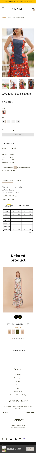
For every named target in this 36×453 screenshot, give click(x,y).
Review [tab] (18, 181)
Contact (18, 385)
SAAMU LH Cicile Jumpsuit (18, 324)
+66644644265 (20, 425)
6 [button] (23, 338)
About (18, 381)
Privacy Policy (18, 391)
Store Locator (18, 378)
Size (3, 117)
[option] (18, 303)
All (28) (27, 332)
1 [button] (12, 338)
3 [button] (16, 338)
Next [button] (32, 83)
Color (3, 108)
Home (4, 18)
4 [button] (19, 338)
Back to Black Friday (19, 350)
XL (18, 122)
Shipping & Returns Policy (18, 395)
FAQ (18, 388)
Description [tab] (7, 181)
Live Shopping (18, 375)
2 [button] (14, 338)
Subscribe (30, 412)
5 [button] (21, 338)
